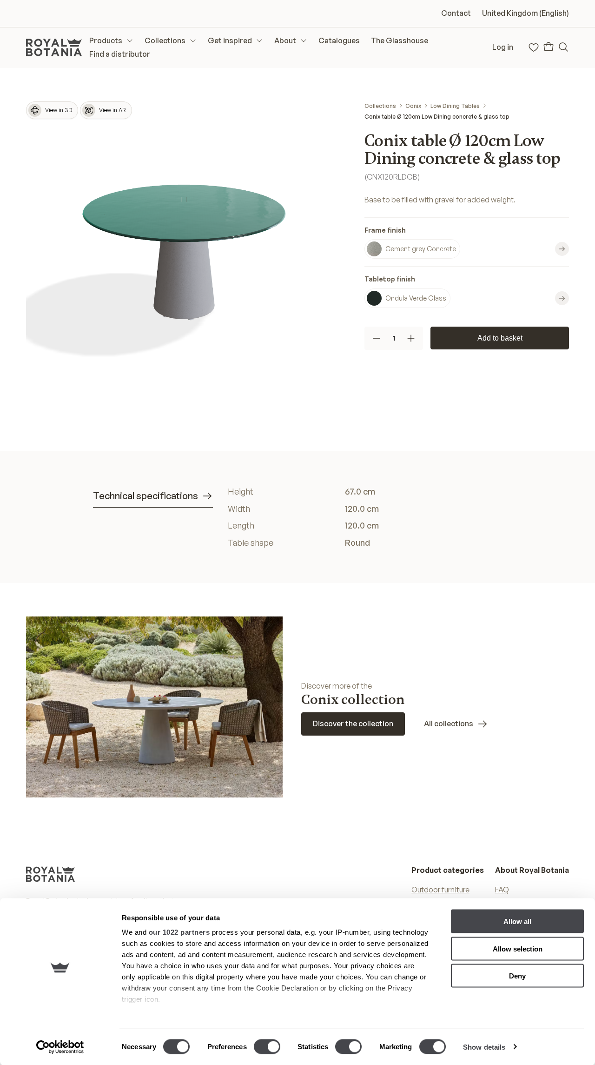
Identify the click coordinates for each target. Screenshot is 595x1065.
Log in (502, 47)
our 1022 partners (179, 932)
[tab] (153, 496)
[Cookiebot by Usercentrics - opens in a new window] (60, 1047)
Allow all (517, 921)
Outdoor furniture (440, 889)
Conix (413, 105)
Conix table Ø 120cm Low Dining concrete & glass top (436, 116)
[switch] (267, 1046)
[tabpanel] (365, 517)
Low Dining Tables (455, 105)
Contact (456, 13)
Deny (517, 976)
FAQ (502, 889)
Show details (484, 1047)
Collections (380, 105)
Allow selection (517, 948)
